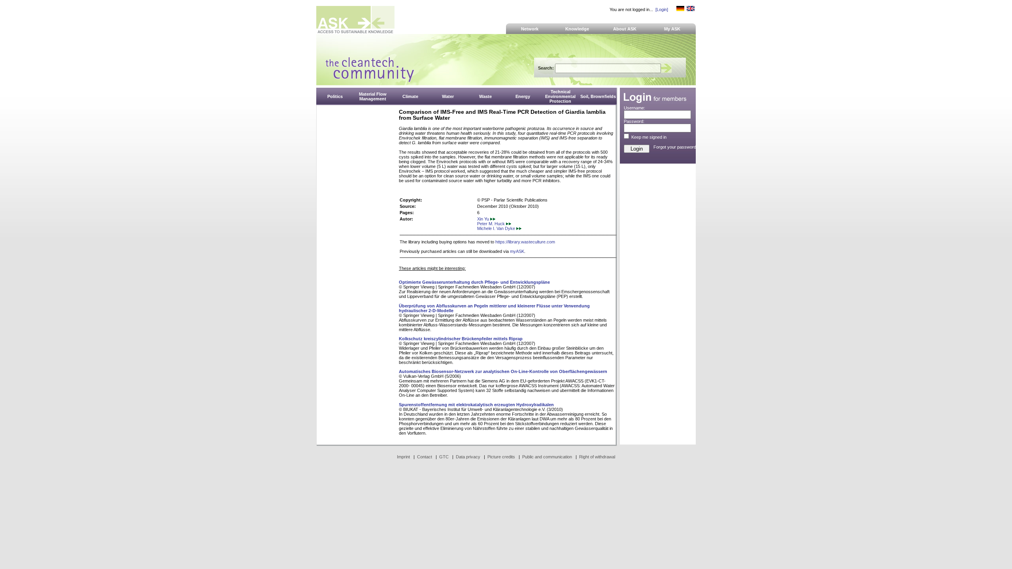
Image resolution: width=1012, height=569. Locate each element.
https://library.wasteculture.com (525, 241)
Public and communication (547, 456)
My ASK (672, 28)
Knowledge (577, 28)
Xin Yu (483, 219)
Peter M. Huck (491, 223)
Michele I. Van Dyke (496, 228)
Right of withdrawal (597, 456)
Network (529, 28)
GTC (444, 456)
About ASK (624, 28)
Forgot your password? (676, 147)
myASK (517, 251)
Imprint (403, 456)
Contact (424, 456)
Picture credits (501, 456)
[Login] (661, 9)
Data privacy (468, 456)
